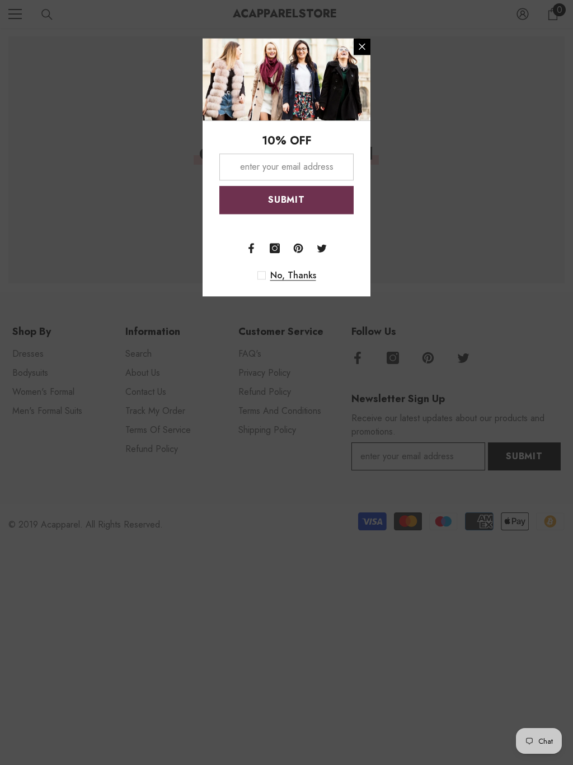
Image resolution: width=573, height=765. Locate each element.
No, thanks (293, 275)
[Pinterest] (298, 248)
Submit (286, 199)
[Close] (362, 46)
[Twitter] (322, 248)
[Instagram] (274, 248)
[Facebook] (251, 248)
